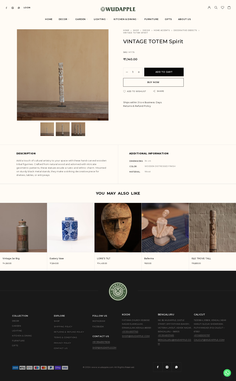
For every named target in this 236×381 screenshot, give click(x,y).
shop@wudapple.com (104, 347)
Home (48, 19)
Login (27, 7)
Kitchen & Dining (125, 19)
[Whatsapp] (18, 7)
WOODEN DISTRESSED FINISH (160, 166)
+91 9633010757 (202, 335)
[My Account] (209, 7)
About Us (184, 19)
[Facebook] (6, 7)
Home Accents (162, 30)
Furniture (151, 19)
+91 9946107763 (130, 331)
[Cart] (229, 8)
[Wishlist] (222, 8)
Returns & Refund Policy (137, 106)
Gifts (168, 19)
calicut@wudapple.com (209, 339)
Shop (136, 30)
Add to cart (164, 72)
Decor (63, 19)
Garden (80, 19)
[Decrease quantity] (125, 72)
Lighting (100, 19)
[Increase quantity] (140, 72)
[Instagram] (12, 7)
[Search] (216, 7)
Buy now (153, 82)
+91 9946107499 (166, 335)
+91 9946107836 (101, 342)
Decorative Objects (185, 30)
